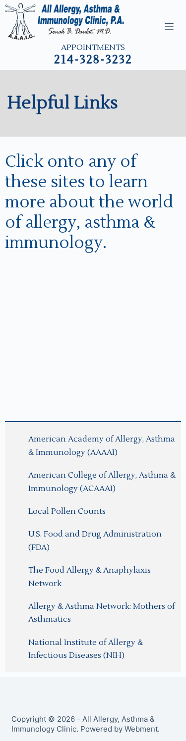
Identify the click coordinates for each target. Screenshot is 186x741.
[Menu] (169, 27)
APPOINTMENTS (93, 48)
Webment (141, 729)
